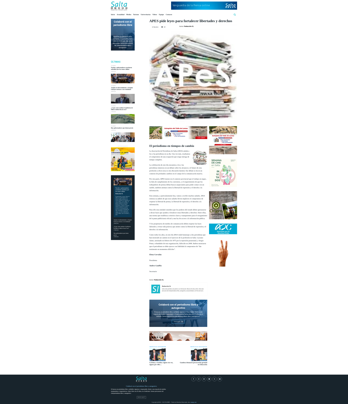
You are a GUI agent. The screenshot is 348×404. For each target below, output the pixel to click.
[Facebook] (142, 20)
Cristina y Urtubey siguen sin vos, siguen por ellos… (161, 363)
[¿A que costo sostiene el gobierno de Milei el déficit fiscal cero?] (123, 119)
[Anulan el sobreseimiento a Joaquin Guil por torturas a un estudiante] (123, 98)
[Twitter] (142, 25)
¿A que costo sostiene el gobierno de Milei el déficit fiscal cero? (122, 108)
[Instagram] (199, 379)
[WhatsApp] (142, 33)
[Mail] (204, 379)
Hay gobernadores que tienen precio (122, 128)
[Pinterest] (142, 29)
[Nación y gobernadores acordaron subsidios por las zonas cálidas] (123, 78)
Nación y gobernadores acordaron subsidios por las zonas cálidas (121, 68)
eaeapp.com (193, 402)
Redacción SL (119, 193)
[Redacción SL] (155, 289)
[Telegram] (209, 379)
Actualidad (113, 65)
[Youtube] (220, 379)
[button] (234, 14)
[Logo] (119, 5)
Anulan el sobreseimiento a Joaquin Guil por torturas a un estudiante (122, 88)
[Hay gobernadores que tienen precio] (123, 137)
